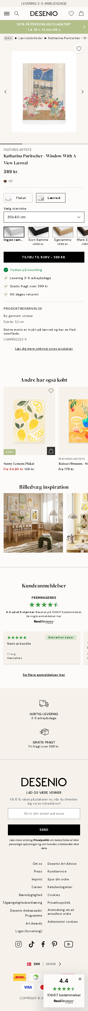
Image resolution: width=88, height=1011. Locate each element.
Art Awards (34, 923)
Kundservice (57, 871)
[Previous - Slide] (5, 91)
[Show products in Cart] (81, 13)
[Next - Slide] (82, 91)
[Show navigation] (7, 13)
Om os (37, 864)
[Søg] (17, 13)
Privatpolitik (41, 840)
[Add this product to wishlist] (79, 48)
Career (37, 887)
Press (38, 871)
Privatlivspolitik (59, 903)
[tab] (11, 142)
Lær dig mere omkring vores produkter (44, 349)
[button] (64, 990)
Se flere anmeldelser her (44, 675)
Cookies (54, 895)
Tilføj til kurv (44, 257)
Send (43, 830)
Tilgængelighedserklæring (22, 903)
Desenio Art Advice (62, 864)
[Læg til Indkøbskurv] (51, 451)
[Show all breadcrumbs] (8, 38)
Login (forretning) (29, 931)
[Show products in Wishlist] (71, 13)
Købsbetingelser (60, 887)
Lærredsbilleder (31, 38)
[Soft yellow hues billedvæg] (33, 523)
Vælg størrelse (15, 208)
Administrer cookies (63, 922)
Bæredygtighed (30, 895)
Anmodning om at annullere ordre (61, 912)
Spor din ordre (58, 879)
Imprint (37, 879)
